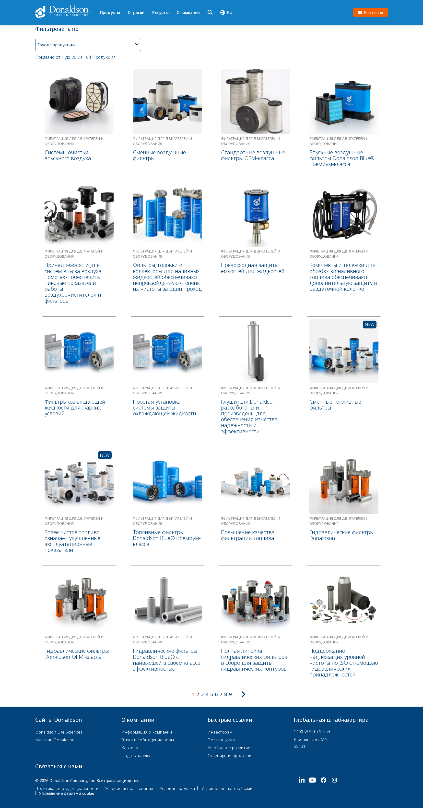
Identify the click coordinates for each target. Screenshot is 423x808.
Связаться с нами (58, 766)
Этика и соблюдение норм (147, 740)
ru (229, 12)
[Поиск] (210, 12)
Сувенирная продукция (231, 756)
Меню (101, 4)
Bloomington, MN (311, 739)
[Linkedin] (304, 786)
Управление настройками (227, 788)
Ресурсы (160, 12)
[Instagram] (336, 786)
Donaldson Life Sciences (58, 732)
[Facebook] (325, 786)
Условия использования (129, 788)
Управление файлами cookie (66, 793)
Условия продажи (177, 788)
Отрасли (136, 12)
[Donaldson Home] (65, 12)
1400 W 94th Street (312, 731)
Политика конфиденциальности (66, 788)
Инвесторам (220, 732)
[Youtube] (314, 786)
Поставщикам (221, 740)
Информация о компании (146, 732)
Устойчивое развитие (229, 748)
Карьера (129, 748)
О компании (188, 12)
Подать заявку (136, 756)
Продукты (110, 12)
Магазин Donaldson (55, 740)
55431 (300, 746)
